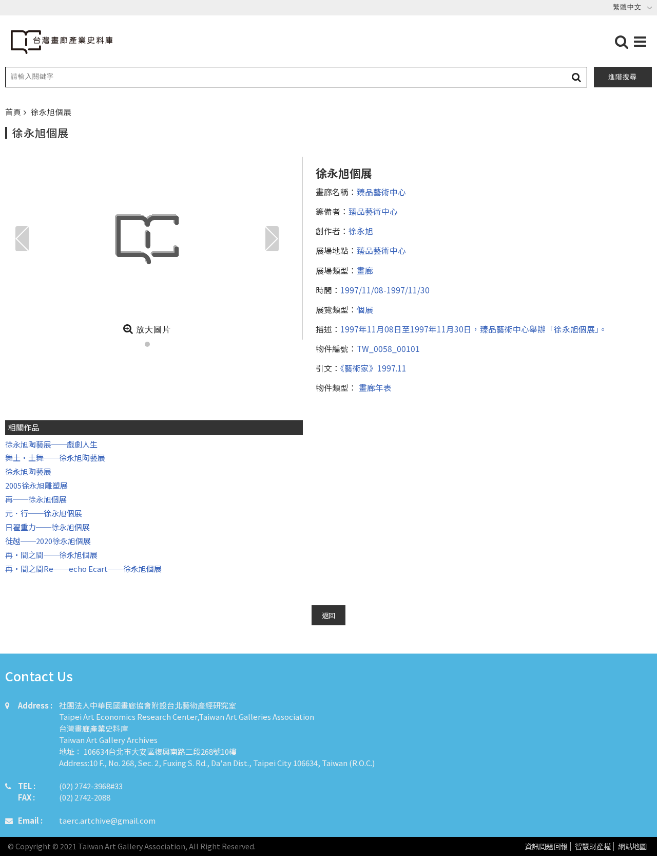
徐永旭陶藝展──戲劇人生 (51, 444)
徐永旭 (361, 230)
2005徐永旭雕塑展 (36, 485)
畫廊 (365, 270)
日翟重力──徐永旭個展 (47, 527)
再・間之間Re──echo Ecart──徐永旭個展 (83, 568)
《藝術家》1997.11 (373, 368)
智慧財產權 (593, 846)
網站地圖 (632, 846)
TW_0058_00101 (388, 348)
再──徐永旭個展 (36, 499)
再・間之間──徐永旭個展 (51, 554)
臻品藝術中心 (381, 191)
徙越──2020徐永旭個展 (48, 540)
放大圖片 (152, 329)
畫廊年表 (374, 387)
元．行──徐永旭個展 (43, 513)
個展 (365, 309)
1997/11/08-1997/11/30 (385, 289)
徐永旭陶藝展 (28, 471)
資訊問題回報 (546, 846)
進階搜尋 (622, 77)
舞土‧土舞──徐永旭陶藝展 (55, 457)
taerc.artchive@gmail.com (107, 820)
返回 (328, 615)
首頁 (14, 111)
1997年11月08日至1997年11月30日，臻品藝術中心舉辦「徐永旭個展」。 (473, 328)
